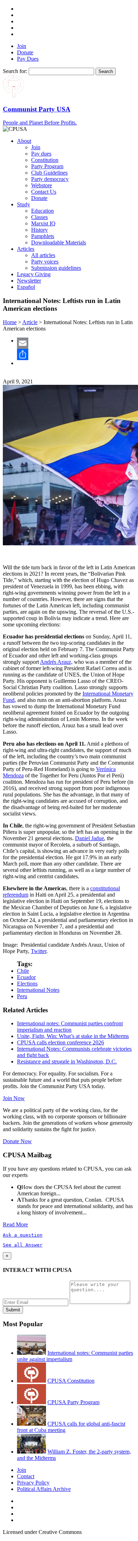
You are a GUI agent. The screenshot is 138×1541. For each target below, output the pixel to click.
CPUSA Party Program (73, 1402)
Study (23, 204)
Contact (25, 1476)
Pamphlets (42, 236)
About (24, 141)
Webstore (41, 185)
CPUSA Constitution (70, 1381)
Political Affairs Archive (44, 1489)
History (39, 230)
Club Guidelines (49, 173)
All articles (43, 255)
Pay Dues (28, 59)
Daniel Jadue (89, 838)
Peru (22, 996)
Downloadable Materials (58, 242)
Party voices (44, 262)
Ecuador (26, 977)
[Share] (76, 354)
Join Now (14, 1098)
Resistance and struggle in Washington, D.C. (67, 1061)
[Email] (76, 343)
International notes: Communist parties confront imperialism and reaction (70, 1026)
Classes (39, 217)
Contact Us (43, 192)
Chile (23, 971)
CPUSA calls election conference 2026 (60, 1042)
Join (21, 46)
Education (42, 211)
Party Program (47, 166)
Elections (27, 984)
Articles (25, 249)
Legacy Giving (34, 274)
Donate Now (17, 1141)
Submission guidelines (56, 268)
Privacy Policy (33, 1483)
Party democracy (50, 179)
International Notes (38, 990)
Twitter (38, 951)
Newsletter (29, 281)
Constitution (44, 160)
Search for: (15, 71)
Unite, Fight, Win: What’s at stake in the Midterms (73, 1036)
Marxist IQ (43, 223)
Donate (25, 52)
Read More (15, 1224)
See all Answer (22, 1245)
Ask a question (22, 1235)
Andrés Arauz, (56, 662)
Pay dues (41, 154)
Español (26, 287)
